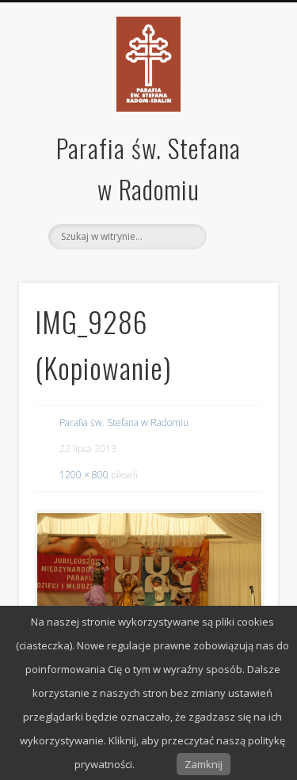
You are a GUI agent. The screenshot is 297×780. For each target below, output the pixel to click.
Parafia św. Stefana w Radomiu (123, 422)
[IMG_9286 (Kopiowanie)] (148, 588)
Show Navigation (240, 235)
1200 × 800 (84, 474)
